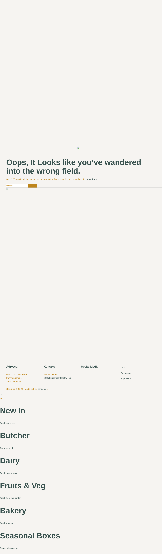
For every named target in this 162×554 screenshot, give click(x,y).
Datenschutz (127, 373)
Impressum (126, 378)
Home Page (91, 179)
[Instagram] (90, 374)
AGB (123, 367)
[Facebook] (84, 374)
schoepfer (42, 389)
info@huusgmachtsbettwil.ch (57, 378)
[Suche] (32, 186)
